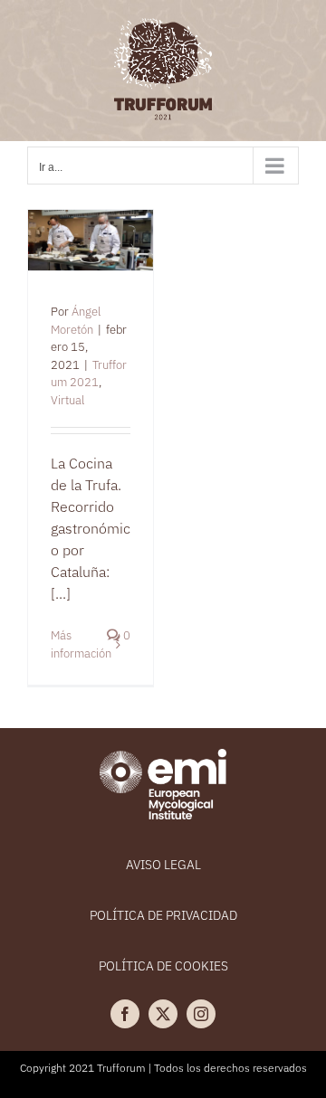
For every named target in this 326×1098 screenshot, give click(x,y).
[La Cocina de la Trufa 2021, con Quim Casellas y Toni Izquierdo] (90, 240)
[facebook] (124, 1013)
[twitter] (163, 1013)
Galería (113, 234)
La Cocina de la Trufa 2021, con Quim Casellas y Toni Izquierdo (68, 234)
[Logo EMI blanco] (163, 756)
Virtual (67, 400)
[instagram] (201, 1013)
